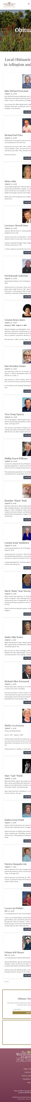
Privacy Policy (21, 1099)
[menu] (28, 3)
